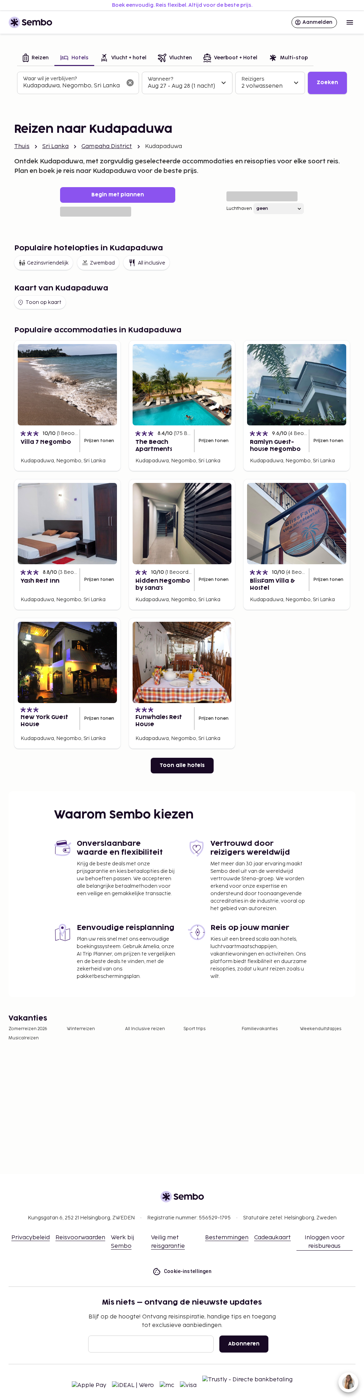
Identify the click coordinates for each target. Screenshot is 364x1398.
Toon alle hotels (182, 765)
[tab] (35, 58)
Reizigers (252, 79)
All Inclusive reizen (145, 1029)
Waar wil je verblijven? (50, 79)
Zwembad (102, 263)
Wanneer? (160, 79)
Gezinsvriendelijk (48, 263)
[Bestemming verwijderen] (130, 82)
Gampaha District (106, 146)
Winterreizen (81, 1029)
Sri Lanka (55, 146)
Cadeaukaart (272, 1237)
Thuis (22, 146)
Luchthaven (239, 208)
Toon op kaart (43, 302)
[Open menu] (349, 22)
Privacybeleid (30, 1237)
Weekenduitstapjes (320, 1029)
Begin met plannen (117, 194)
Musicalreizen (24, 1038)
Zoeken (327, 82)
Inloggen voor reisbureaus (324, 1242)
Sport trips (194, 1029)
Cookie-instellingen (188, 1271)
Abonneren (243, 1344)
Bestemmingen (226, 1237)
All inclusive (151, 263)
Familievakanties (260, 1029)
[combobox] (72, 85)
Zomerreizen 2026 (28, 1029)
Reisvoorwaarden (80, 1237)
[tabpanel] (182, 83)
